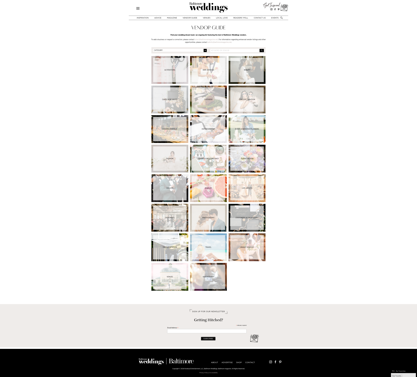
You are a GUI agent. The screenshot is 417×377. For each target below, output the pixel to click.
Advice (157, 18)
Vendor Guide (190, 18)
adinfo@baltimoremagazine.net (220, 42)
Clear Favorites (396, 376)
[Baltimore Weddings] (208, 8)
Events (275, 18)
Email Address (172, 328)
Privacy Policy (203, 373)
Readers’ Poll (240, 18)
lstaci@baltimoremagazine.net (206, 39)
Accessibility (213, 373)
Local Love (222, 18)
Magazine (172, 18)
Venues (206, 18)
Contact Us (260, 18)
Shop (239, 362)
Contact (250, 362)
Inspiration (143, 18)
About (214, 362)
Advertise (227, 362)
